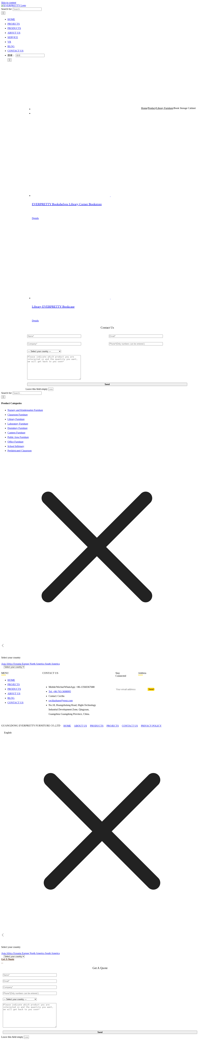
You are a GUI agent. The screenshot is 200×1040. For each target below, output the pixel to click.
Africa (9, 663)
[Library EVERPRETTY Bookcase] (110, 260)
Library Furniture (16, 419)
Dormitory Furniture (18, 428)
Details (35, 218)
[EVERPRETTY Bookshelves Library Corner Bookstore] (110, 158)
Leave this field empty (37, 389)
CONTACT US (130, 725)
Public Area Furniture (18, 437)
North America (37, 663)
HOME (67, 725)
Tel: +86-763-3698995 (60, 691)
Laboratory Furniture (18, 423)
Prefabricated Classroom (20, 450)
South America (52, 663)
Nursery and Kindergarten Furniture (25, 410)
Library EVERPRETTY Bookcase (53, 306)
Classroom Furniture (18, 414)
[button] (100, 733)
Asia (3, 663)
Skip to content (8, 2)
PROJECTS (113, 725)
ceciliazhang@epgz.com (61, 700)
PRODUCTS (96, 725)
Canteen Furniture (16, 432)
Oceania (17, 663)
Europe (26, 663)
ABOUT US (80, 725)
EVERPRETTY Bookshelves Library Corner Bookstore (67, 204)
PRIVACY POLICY (151, 725)
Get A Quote (7, 959)
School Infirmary (16, 446)
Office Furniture (15, 441)
